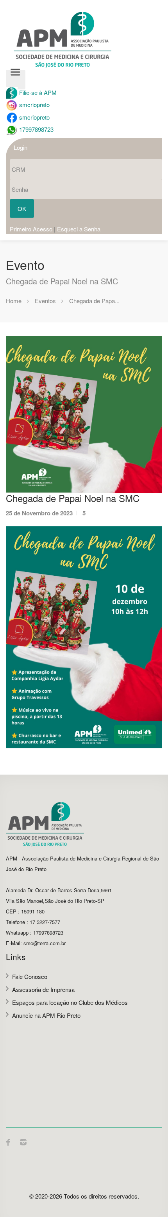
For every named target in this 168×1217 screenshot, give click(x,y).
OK (22, 208)
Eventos (45, 301)
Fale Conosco (29, 976)
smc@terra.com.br (44, 943)
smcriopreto (34, 104)
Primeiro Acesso (31, 229)
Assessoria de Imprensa (43, 989)
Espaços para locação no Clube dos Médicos (70, 1002)
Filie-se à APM (37, 92)
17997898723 (36, 129)
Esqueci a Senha (78, 229)
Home (13, 301)
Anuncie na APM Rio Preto (46, 1015)
